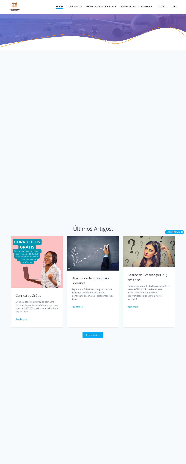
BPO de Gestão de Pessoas (135, 6)
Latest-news (173, 231)
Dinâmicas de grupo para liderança (90, 280)
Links (174, 6)
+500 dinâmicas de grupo (100, 6)
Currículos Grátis (28, 295)
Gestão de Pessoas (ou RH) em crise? (147, 277)
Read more (21, 319)
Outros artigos (93, 335)
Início (59, 6)
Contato (162, 6)
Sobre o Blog (74, 6)
